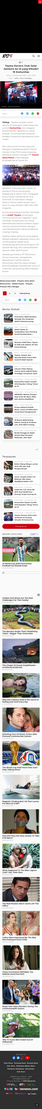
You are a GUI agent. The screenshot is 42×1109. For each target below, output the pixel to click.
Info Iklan (11, 1066)
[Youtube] (27, 1057)
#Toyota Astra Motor (26, 281)
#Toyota (29, 284)
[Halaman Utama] (7, 56)
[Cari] (33, 56)
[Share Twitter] (27, 113)
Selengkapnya (21, 526)
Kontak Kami (32, 1063)
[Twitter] (18, 1057)
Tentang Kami (20, 1063)
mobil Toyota (14, 215)
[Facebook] (13, 1057)
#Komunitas (5, 284)
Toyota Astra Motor (14, 106)
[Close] (40, 2)
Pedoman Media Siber (25, 1066)
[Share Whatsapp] (32, 113)
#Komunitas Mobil (8, 281)
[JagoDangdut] (32, 1093)
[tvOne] (26, 1089)
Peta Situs (8, 1063)
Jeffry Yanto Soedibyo (23, 78)
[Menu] (39, 56)
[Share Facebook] (22, 113)
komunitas (15, 128)
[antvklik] (9, 1093)
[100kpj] (22, 1084)
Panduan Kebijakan (16, 1069)
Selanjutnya (25, 293)
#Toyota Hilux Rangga (9, 287)
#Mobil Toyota (18, 284)
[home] (20, 62)
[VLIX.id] (8, 1089)
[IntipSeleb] (20, 1093)
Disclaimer (29, 1069)
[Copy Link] (38, 113)
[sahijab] (31, 1084)
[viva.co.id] (12, 1084)
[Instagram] (22, 1057)
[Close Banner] (37, 1104)
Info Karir (21, 1072)
